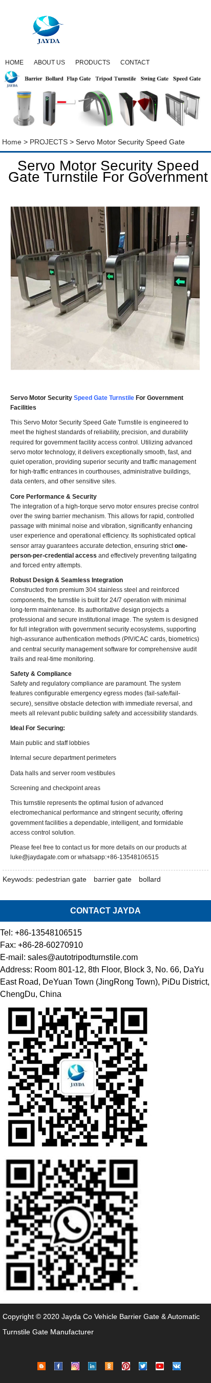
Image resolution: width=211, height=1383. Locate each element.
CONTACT (135, 62)
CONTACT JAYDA (105, 910)
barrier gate (113, 879)
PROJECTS (49, 142)
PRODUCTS (92, 62)
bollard (150, 879)
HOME (14, 62)
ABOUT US (49, 62)
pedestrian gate (61, 879)
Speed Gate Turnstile (104, 397)
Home (11, 142)
